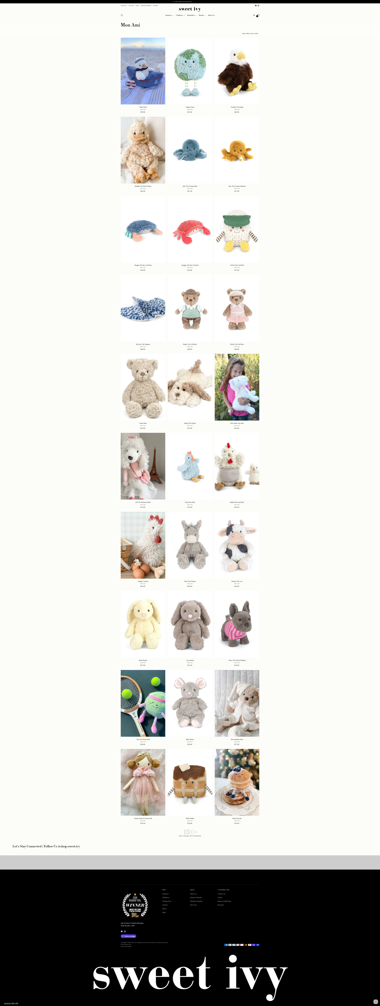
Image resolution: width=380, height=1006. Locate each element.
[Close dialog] (377, 2)
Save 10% (285, 514)
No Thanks (285, 521)
